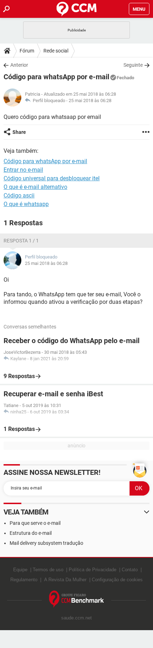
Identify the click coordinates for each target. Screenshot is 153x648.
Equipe (20, 569)
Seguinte (133, 65)
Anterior (19, 65)
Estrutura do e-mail (31, 533)
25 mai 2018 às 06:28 (90, 100)
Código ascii (19, 195)
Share (19, 132)
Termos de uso (48, 569)
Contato (130, 569)
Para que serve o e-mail (35, 523)
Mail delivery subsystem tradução (46, 543)
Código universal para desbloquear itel (52, 178)
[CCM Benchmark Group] (76, 599)
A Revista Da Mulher (65, 579)
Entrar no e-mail (23, 169)
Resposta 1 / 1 (21, 240)
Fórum (27, 51)
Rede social (55, 51)
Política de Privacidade (92, 569)
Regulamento (23, 579)
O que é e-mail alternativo (35, 187)
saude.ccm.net (76, 618)
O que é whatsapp (26, 204)
